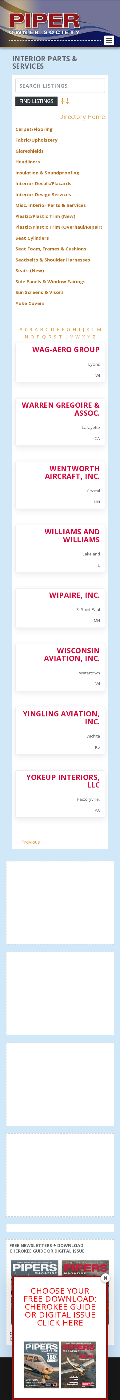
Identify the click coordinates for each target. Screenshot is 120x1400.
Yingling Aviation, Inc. (61, 717)
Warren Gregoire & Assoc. (61, 409)
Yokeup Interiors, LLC (63, 781)
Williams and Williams (72, 535)
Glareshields (29, 151)
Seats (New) (29, 270)
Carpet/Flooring (34, 129)
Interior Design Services (43, 194)
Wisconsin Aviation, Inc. (72, 654)
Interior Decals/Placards (43, 183)
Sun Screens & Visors (39, 292)
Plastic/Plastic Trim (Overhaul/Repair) (58, 227)
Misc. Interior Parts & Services (50, 205)
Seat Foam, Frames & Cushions (50, 249)
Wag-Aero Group (66, 349)
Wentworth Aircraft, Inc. (72, 472)
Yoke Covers (30, 303)
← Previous (27, 842)
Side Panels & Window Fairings (50, 281)
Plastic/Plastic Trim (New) (45, 216)
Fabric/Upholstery (36, 140)
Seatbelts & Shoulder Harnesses (52, 260)
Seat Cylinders (32, 238)
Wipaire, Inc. (74, 595)
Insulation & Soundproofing (47, 173)
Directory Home (82, 116)
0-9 (28, 329)
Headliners (27, 161)
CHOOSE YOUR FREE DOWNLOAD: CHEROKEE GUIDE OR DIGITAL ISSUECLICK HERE (60, 1306)
